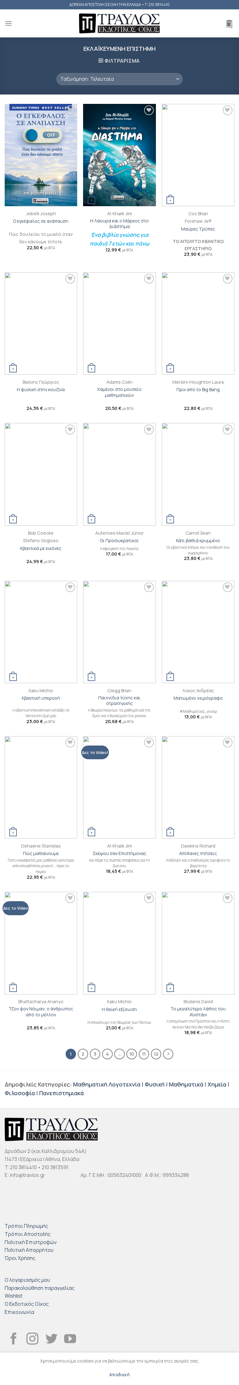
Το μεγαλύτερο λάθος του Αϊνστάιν (198, 1012)
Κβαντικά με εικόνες (40, 548)
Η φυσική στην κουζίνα (41, 389)
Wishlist (13, 1295)
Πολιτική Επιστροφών (31, 1242)
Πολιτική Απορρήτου (29, 1249)
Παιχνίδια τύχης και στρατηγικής (119, 701)
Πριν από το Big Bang (198, 389)
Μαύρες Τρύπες (198, 229)
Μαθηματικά (186, 1084)
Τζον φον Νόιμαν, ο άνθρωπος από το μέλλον (41, 1012)
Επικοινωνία (19, 1312)
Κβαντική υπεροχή (41, 698)
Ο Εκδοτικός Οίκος (27, 1303)
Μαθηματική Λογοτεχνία (106, 1084)
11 (144, 1054)
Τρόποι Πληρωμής (26, 1225)
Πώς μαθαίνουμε (41, 853)
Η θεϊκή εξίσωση (119, 1009)
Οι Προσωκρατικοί (119, 540)
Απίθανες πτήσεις (198, 853)
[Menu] (8, 23)
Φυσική (155, 1084)
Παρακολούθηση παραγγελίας (40, 1288)
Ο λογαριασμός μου (27, 1279)
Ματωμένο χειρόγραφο (198, 698)
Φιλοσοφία (20, 1093)
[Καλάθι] (229, 23)
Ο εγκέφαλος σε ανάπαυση (40, 221)
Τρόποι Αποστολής (28, 1234)
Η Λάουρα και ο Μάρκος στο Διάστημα (119, 224)
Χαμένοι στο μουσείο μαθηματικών (119, 392)
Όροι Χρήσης (20, 1258)
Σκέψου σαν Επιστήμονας (119, 853)
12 (156, 1054)
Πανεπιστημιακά (61, 1093)
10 (131, 1054)
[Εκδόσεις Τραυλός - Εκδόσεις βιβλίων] (119, 23)
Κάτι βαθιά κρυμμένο (198, 540)
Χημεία (217, 1084)
